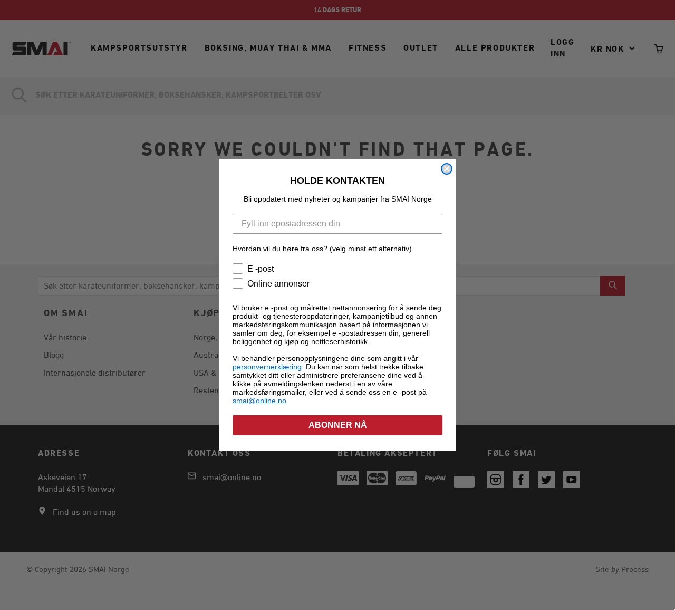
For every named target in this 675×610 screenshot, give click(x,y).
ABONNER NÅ (337, 425)
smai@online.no (259, 400)
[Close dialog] (446, 169)
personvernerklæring (267, 367)
